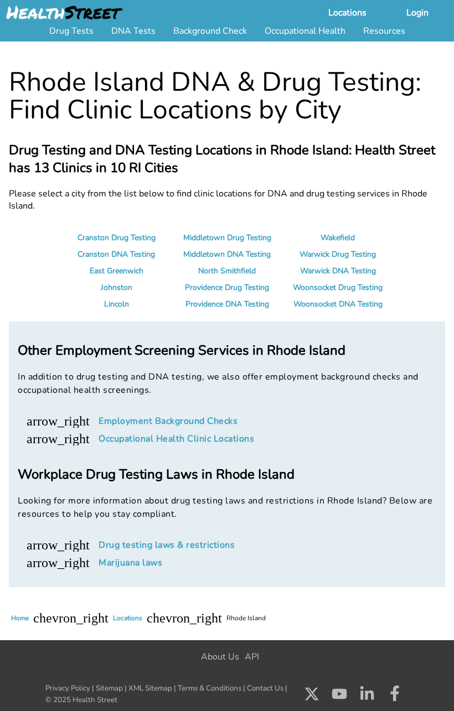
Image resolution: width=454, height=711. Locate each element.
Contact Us (265, 688)
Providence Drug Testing (227, 287)
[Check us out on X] (311, 696)
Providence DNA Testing (227, 304)
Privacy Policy (67, 688)
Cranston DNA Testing (116, 254)
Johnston (116, 287)
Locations (347, 13)
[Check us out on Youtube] (339, 696)
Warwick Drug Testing (338, 254)
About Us (220, 657)
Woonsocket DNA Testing (338, 304)
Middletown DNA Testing (227, 254)
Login (417, 13)
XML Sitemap (150, 688)
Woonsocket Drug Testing (338, 287)
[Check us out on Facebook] (395, 696)
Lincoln (116, 304)
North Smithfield (227, 271)
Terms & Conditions (209, 688)
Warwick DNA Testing (338, 271)
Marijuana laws (130, 563)
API (252, 657)
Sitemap (109, 688)
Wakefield (338, 237)
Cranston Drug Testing (117, 237)
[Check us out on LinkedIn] (367, 696)
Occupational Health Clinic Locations (176, 439)
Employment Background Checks (168, 421)
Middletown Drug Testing (227, 237)
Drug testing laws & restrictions (167, 545)
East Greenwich (116, 271)
